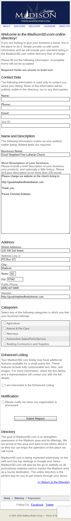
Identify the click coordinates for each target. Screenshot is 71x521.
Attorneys (12, 333)
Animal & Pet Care (18, 328)
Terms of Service (54, 515)
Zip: (4, 279)
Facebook (37, 504)
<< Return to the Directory (53, 482)
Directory (19, 498)
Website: (6, 293)
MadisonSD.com (35, 11)
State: (5, 273)
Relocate (34, 26)
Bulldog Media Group (32, 515)
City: (4, 264)
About (6, 26)
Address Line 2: (11, 255)
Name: (5, 95)
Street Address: (11, 247)
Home (7, 498)
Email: (5, 113)
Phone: (6, 104)
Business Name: (12, 151)
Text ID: (6, 121)
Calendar (49, 26)
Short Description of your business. (25, 163)
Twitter (50, 504)
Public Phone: (9, 284)
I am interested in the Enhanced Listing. (30, 385)
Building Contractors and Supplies (28, 344)
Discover (19, 26)
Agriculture (13, 323)
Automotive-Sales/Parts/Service (26, 338)
